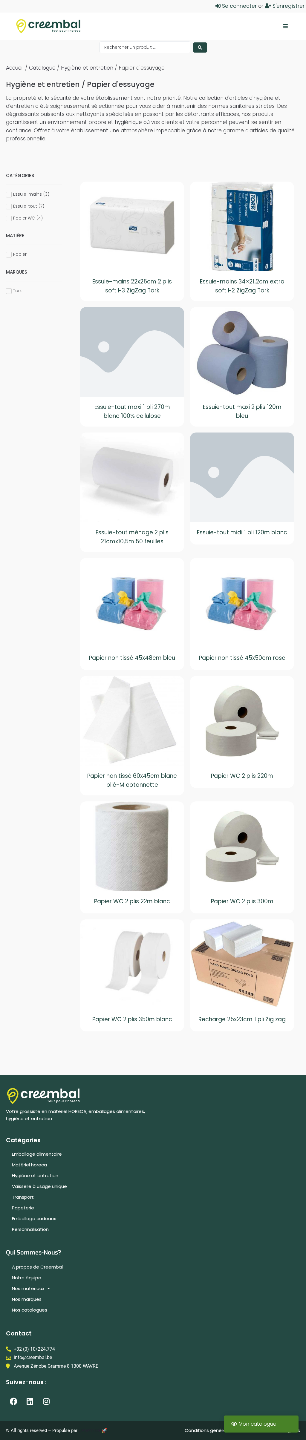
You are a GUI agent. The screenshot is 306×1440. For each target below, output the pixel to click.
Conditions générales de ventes (221, 1430)
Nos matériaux (28, 1288)
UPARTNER (89, 1430)
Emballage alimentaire (37, 1154)
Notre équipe (26, 1278)
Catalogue (42, 67)
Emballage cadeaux (34, 1218)
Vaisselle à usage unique (39, 1186)
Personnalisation (30, 1229)
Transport (23, 1197)
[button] (285, 26)
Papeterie (23, 1208)
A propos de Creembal (37, 1267)
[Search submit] (200, 47)
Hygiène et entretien (87, 67)
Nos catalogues (29, 1310)
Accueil (15, 67)
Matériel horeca (29, 1165)
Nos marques (27, 1299)
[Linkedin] (29, 1401)
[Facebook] (13, 1401)
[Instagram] (46, 1401)
